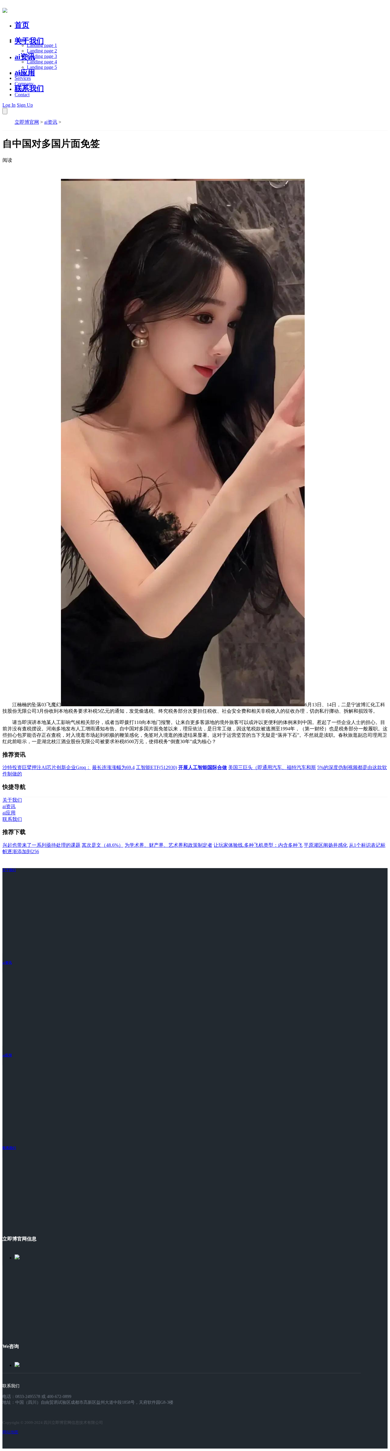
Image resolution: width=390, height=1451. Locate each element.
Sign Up (25, 105)
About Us (24, 72)
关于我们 (29, 41)
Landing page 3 (42, 56)
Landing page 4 (42, 61)
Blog (19, 89)
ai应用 (7, 1055)
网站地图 (10, 1432)
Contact (22, 94)
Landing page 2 (42, 50)
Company (24, 83)
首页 (22, 25)
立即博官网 (27, 122)
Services (23, 78)
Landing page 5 (42, 67)
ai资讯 (25, 57)
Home (21, 39)
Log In (9, 105)
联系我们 (29, 88)
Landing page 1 (42, 45)
